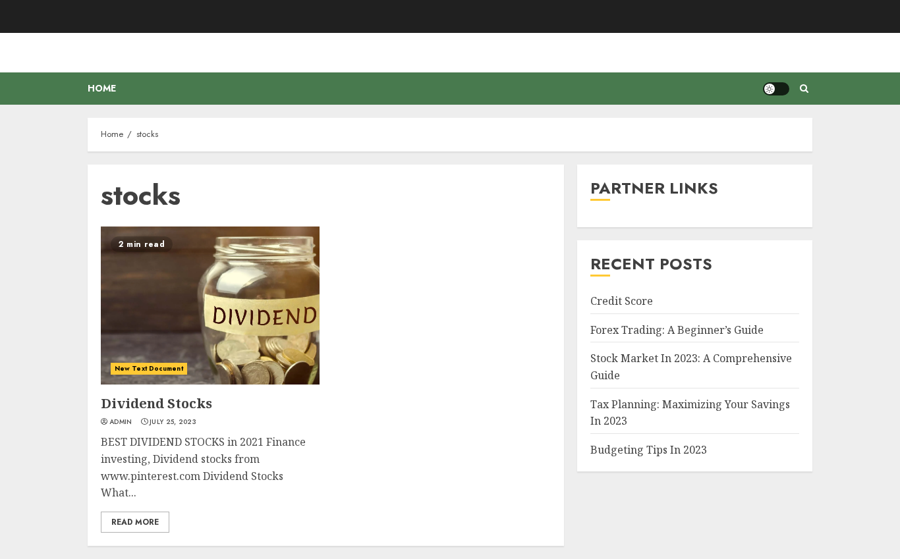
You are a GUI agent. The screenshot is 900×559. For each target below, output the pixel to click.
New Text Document (149, 368)
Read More (135, 522)
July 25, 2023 (173, 422)
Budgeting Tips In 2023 (648, 449)
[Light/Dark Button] (776, 88)
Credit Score (621, 301)
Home (102, 88)
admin (120, 422)
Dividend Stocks (156, 403)
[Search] (804, 88)
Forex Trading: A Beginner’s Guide (677, 330)
